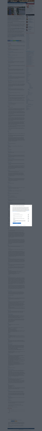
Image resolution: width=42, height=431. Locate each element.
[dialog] (21, 215)
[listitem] (21, 213)
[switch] (28, 216)
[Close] (30, 205)
